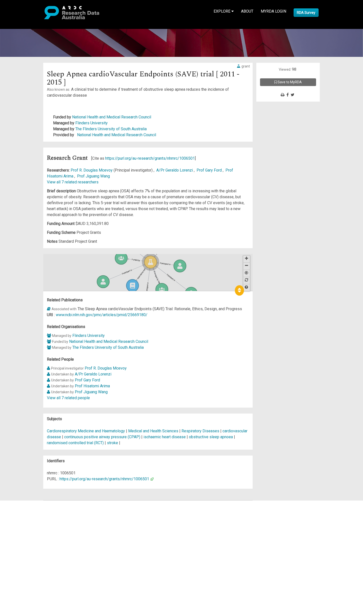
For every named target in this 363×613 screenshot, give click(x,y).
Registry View (27, 539)
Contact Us (24, 515)
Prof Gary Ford (210, 170)
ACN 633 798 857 (15, 568)
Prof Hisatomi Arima (92, 386)
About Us (23, 503)
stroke (112, 442)
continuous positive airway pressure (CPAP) (102, 437)
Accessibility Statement (36, 559)
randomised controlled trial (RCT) (75, 442)
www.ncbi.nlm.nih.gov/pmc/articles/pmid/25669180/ (101, 314)
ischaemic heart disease (164, 437)
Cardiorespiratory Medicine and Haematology (86, 431)
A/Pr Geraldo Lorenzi (175, 170)
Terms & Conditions (32, 548)
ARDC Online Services (34, 533)
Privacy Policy (27, 553)
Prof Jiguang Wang (93, 176)
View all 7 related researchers (73, 182)
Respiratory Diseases (201, 431)
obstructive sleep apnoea (211, 437)
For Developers (28, 527)
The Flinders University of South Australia (111, 129)
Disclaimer (24, 521)
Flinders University (91, 123)
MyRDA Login (273, 11)
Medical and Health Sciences (153, 431)
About (247, 11)
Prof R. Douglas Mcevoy (92, 170)
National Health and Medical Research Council (111, 117)
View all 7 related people (68, 397)
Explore (222, 11)
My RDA (22, 509)
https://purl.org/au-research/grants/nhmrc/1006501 (150, 158)
